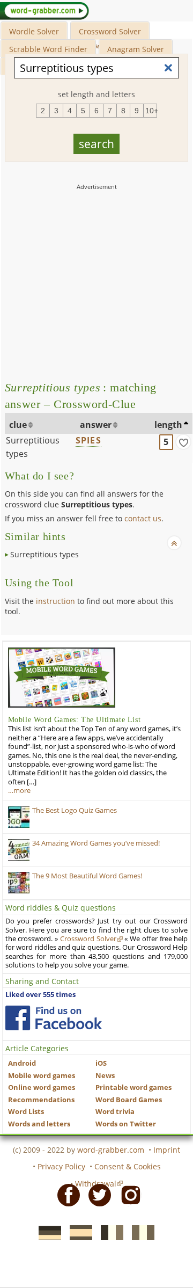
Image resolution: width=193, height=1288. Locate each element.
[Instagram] (127, 1194)
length (168, 425)
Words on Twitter (125, 1124)
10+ (151, 110)
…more (19, 790)
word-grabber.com (110, 1150)
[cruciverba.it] (139, 1232)
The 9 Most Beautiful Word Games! (87, 876)
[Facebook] (65, 1194)
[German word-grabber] (46, 1232)
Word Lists (26, 1111)
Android (22, 1063)
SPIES (88, 440)
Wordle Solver (34, 31)
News (105, 1075)
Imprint (166, 1150)
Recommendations (41, 1099)
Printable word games (133, 1087)
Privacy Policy (61, 1166)
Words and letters (39, 1124)
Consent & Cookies (127, 1166)
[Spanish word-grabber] (77, 1232)
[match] (183, 442)
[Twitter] (96, 1194)
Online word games (41, 1087)
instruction (55, 601)
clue (18, 425)
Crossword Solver (110, 31)
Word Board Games (128, 1099)
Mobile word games (41, 1075)
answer (96, 425)
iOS (101, 1063)
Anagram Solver (135, 49)
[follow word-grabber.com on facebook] (53, 1018)
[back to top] (174, 542)
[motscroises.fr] (108, 1232)
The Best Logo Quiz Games (74, 810)
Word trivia (115, 1111)
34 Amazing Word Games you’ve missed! (96, 843)
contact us (142, 518)
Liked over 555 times (40, 994)
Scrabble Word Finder (48, 49)
